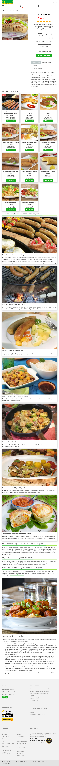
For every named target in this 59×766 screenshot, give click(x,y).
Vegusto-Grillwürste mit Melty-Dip (12, 350)
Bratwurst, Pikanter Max (17, 575)
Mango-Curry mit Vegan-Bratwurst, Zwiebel (15, 396)
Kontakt (5, 685)
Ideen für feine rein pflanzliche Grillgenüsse (15, 255)
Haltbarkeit (35, 65)
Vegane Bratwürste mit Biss (11, 10)
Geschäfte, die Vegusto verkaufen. (39, 691)
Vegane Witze (20, 751)
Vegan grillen (20, 736)
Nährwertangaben (47, 62)
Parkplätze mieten (6, 747)
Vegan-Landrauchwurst (29, 202)
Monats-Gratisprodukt (6, 753)
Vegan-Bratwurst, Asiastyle (29, 112)
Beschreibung (36, 62)
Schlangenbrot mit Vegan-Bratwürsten (14, 304)
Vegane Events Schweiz (21, 748)
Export (32, 696)
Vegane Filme (20, 755)
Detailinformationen (37, 68)
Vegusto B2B (34, 685)
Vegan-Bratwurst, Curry (29, 142)
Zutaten (43, 65)
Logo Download (34, 698)
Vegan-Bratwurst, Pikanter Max (48, 112)
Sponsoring (34, 729)
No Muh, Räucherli (10, 202)
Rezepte (19, 734)
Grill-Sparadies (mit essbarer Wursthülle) (10, 112)
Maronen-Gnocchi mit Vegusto (11, 442)
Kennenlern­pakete (22, 741)
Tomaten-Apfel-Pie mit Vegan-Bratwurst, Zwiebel (17, 533)
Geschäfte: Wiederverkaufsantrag (39, 693)
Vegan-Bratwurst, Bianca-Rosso (29, 172)
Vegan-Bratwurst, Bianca (10, 172)
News (3, 739)
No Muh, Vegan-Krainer (48, 172)
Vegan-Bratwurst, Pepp (48, 142)
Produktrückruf (6, 750)
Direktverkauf (20, 739)
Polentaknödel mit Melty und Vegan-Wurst (15, 488)
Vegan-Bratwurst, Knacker (11, 142)
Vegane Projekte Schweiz (21, 744)
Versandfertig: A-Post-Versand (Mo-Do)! (44, 38)
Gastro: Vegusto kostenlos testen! (39, 689)
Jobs (3, 741)
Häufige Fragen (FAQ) (8, 743)
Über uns (4, 734)
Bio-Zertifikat (34, 700)
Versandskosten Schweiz (38, 709)
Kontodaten (5, 736)
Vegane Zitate (20, 753)
